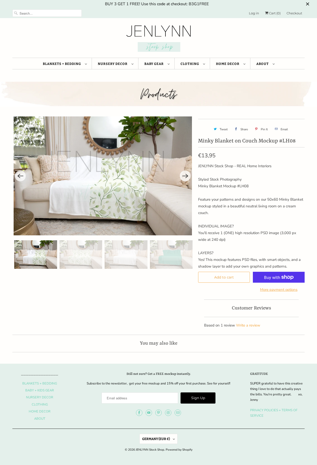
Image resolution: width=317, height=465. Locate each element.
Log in (254, 13)
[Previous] (20, 175)
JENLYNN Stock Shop (150, 450)
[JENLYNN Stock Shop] (158, 39)
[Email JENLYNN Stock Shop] (178, 413)
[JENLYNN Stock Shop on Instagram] (168, 413)
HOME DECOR (228, 64)
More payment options (278, 289)
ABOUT (263, 64)
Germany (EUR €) (156, 439)
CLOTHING (191, 64)
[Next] (185, 175)
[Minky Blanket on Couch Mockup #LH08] (103, 175)
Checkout (294, 13)
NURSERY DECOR (113, 64)
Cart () (274, 13)
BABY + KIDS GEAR (39, 390)
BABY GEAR (154, 64)
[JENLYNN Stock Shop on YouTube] (149, 413)
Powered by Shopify (179, 450)
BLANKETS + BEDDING (62, 64)
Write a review (248, 325)
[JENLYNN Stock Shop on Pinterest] (158, 413)
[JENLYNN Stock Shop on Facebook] (139, 413)
